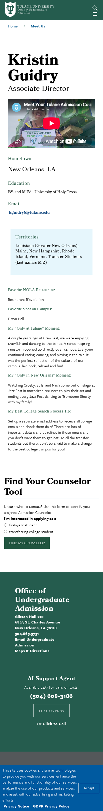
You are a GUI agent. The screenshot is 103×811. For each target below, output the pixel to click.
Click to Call (54, 723)
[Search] (95, 8)
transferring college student (31, 531)
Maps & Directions (32, 650)
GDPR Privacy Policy (51, 806)
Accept (89, 788)
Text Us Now (51, 710)
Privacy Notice (16, 806)
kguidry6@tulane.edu (29, 212)
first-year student (23, 525)
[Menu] (95, 14)
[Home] (23, 9)
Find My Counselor (27, 543)
